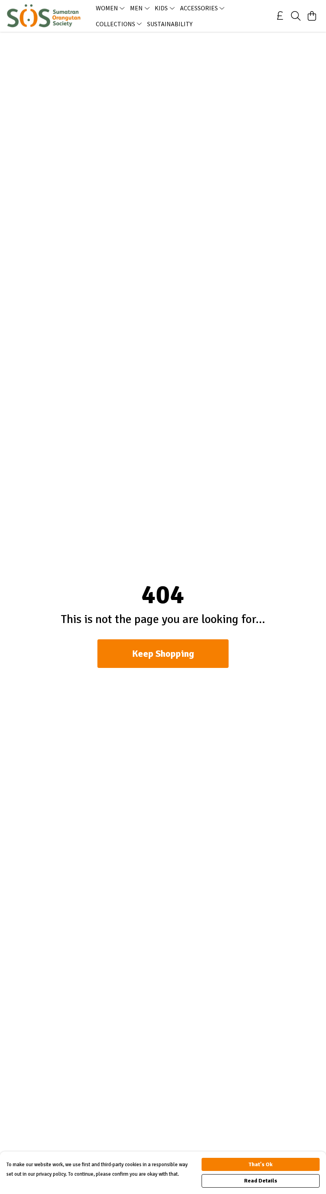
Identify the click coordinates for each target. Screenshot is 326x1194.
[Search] (296, 16)
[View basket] (312, 16)
